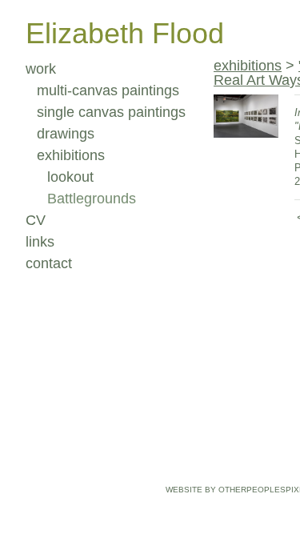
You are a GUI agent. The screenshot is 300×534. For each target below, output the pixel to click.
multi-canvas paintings (108, 90)
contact (49, 263)
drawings (65, 134)
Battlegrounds (91, 199)
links (40, 242)
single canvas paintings (111, 112)
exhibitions (71, 155)
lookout (70, 177)
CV (36, 220)
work (41, 69)
